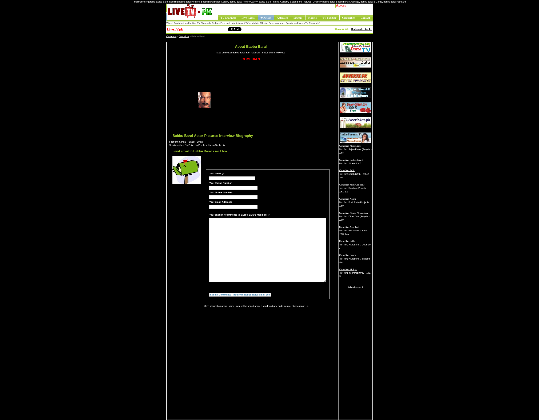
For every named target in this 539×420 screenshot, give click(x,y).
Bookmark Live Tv (361, 29)
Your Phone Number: (220, 183)
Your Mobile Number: (221, 192)
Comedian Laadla (347, 255)
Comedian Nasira (347, 198)
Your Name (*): (217, 173)
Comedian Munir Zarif (350, 145)
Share (209, 29)
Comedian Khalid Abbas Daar (353, 213)
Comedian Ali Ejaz (348, 269)
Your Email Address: (220, 202)
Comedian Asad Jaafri (349, 227)
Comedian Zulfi (347, 170)
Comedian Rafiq (347, 241)
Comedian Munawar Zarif (351, 184)
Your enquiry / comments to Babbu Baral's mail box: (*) (239, 214)
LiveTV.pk (175, 29)
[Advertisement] (268, 100)
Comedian (184, 36)
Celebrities (171, 36)
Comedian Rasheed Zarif (351, 160)
